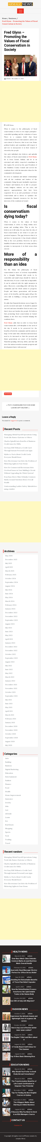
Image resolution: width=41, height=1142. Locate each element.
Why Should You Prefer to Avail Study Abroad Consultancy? (24, 1073)
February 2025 (10, 575)
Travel (7, 843)
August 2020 (10, 741)
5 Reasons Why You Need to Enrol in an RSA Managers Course (24, 1113)
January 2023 (10, 643)
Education (9, 773)
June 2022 (9, 669)
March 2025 (9, 571)
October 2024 (10, 578)
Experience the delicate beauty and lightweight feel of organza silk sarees (23, 1018)
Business (8, 394)
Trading (8, 840)
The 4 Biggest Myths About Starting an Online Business (24, 1103)
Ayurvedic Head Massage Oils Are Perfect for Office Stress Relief (24, 971)
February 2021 (10, 719)
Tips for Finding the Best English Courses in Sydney (24, 1094)
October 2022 (10, 654)
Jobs (6, 806)
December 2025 (11, 559)
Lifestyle (8, 814)
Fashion (8, 780)
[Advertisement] (20, 101)
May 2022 (8, 673)
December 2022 (11, 647)
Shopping (8, 828)
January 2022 (10, 681)
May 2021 (8, 707)
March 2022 (9, 677)
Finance (8, 784)
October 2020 (10, 734)
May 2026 (8, 556)
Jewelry (8, 803)
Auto (7, 758)
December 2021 (11, 685)
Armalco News (20, 1139)
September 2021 (11, 696)
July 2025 (8, 563)
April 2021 (9, 711)
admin (8, 79)
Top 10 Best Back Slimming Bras (22, 1056)
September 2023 (11, 620)
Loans (7, 817)
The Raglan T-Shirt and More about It (24, 1038)
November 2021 (11, 688)
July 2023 (8, 628)
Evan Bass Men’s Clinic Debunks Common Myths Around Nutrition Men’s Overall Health (19, 479)
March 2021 (9, 715)
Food (7, 788)
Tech (7, 836)
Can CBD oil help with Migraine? (22, 1001)
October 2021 (10, 692)
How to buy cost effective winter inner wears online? (24, 1029)
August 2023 (10, 624)
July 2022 (8, 666)
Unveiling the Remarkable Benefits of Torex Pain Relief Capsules (24, 981)
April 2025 (9, 567)
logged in (14, 421)
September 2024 (11, 582)
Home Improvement (13, 795)
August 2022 (10, 662)
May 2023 (8, 635)
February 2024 (10, 605)
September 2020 (11, 738)
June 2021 (8, 704)
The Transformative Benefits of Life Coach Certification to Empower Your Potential (24, 1083)
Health (7, 792)
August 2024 (10, 586)
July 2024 (8, 590)
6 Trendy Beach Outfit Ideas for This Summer (24, 1048)
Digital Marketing (12, 769)
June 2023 (9, 632)
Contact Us (18, 1125)
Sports (7, 832)
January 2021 (10, 722)
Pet (6, 821)
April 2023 (9, 639)
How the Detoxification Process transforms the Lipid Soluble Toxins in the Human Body (24, 991)
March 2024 (9, 601)
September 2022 (11, 658)
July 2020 (8, 745)
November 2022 (11, 650)
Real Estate (9, 825)
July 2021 (8, 700)
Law (6, 810)
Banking (8, 762)
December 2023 (11, 613)
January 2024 (10, 609)
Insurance (9, 799)
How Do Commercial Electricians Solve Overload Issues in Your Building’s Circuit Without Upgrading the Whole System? (19, 470)
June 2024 (9, 594)
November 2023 (11, 616)
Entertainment (11, 777)
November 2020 (11, 730)
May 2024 (9, 597)
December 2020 (11, 726)
